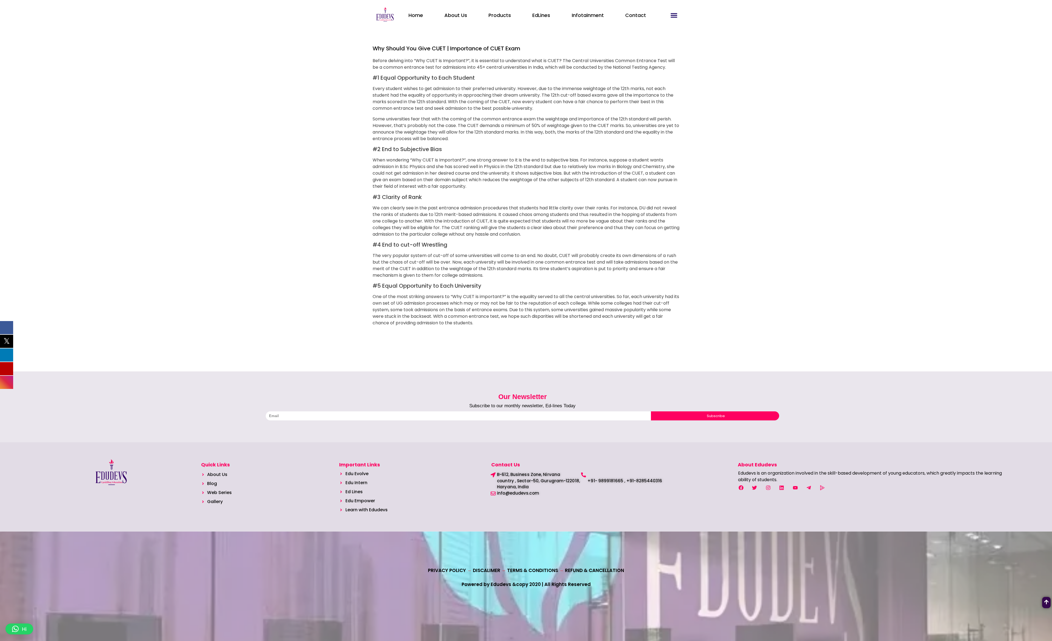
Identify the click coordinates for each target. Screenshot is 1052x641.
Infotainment (588, 15)
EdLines (541, 15)
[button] (19, 628)
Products (499, 15)
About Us (455, 15)
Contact (635, 15)
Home (415, 15)
